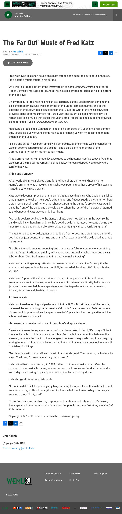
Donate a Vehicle (53, 474)
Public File (74, 480)
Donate (110, 4)
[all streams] (117, 15)
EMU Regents (100, 474)
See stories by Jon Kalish (18, 448)
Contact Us (74, 474)
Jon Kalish (17, 51)
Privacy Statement (53, 480)
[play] (8, 15)
